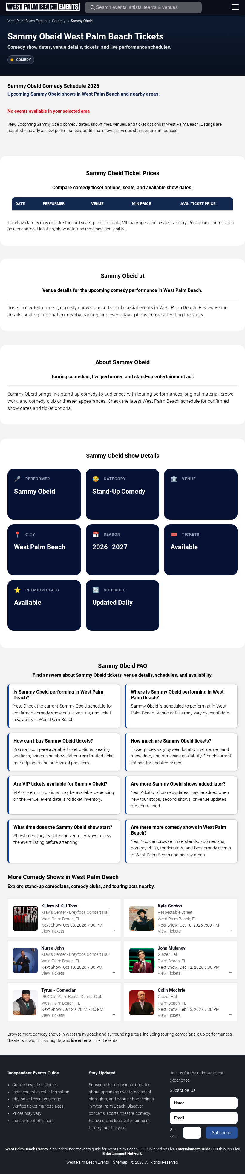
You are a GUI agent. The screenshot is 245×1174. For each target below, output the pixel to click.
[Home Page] (43, 7)
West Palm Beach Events (27, 21)
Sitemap (120, 1162)
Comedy (58, 21)
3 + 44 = (174, 1133)
